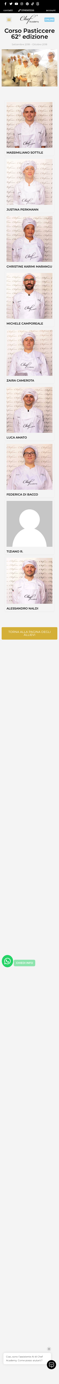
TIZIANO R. (15, 551)
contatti (8, 10)
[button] (9, 19)
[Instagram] (22, 4)
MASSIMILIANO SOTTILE (25, 152)
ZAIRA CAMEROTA (20, 380)
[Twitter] (11, 4)
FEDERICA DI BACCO (22, 494)
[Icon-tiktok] (33, 4)
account (51, 10)
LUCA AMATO (17, 437)
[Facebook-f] (5, 4)
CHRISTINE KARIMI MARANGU (29, 266)
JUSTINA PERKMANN (23, 209)
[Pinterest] (27, 4)
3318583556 (27, 10)
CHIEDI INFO (24, 962)
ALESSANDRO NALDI (22, 608)
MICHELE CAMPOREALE (25, 323)
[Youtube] (16, 4)
